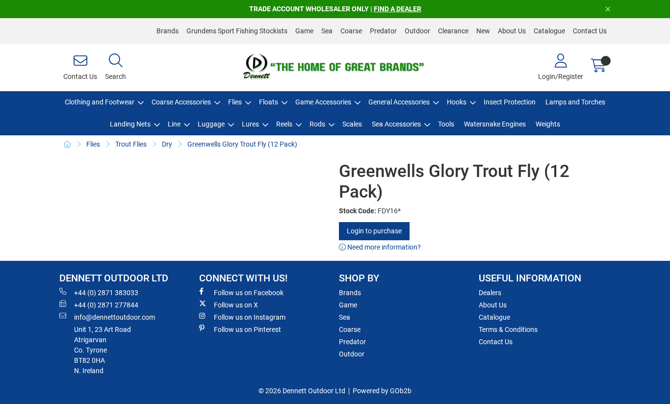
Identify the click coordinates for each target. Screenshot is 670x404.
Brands (167, 31)
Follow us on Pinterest (247, 329)
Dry (167, 144)
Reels (284, 124)
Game (304, 31)
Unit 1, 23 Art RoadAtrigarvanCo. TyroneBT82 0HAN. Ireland (102, 350)
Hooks (456, 102)
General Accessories (399, 102)
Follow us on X (236, 305)
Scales (352, 124)
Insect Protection (510, 102)
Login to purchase (374, 231)
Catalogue (549, 31)
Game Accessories (323, 102)
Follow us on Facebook (248, 293)
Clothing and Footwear (99, 102)
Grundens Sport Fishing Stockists (236, 31)
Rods (317, 124)
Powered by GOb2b (382, 391)
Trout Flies (131, 144)
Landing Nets (130, 124)
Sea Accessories (396, 124)
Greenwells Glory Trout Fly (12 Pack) (242, 144)
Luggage (211, 124)
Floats (268, 102)
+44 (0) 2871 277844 (106, 305)
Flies (235, 102)
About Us (512, 31)
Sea (327, 31)
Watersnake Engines (495, 124)
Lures (250, 124)
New (483, 31)
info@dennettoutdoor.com (114, 317)
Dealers (490, 293)
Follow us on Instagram (249, 317)
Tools (446, 124)
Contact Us (590, 31)
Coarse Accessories (181, 102)
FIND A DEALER (397, 9)
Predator (383, 31)
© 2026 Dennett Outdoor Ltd (301, 391)
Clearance (453, 31)
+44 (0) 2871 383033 (106, 293)
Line (174, 124)
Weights (548, 124)
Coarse (351, 31)
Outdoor (417, 31)
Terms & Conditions (508, 329)
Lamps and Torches (575, 102)
